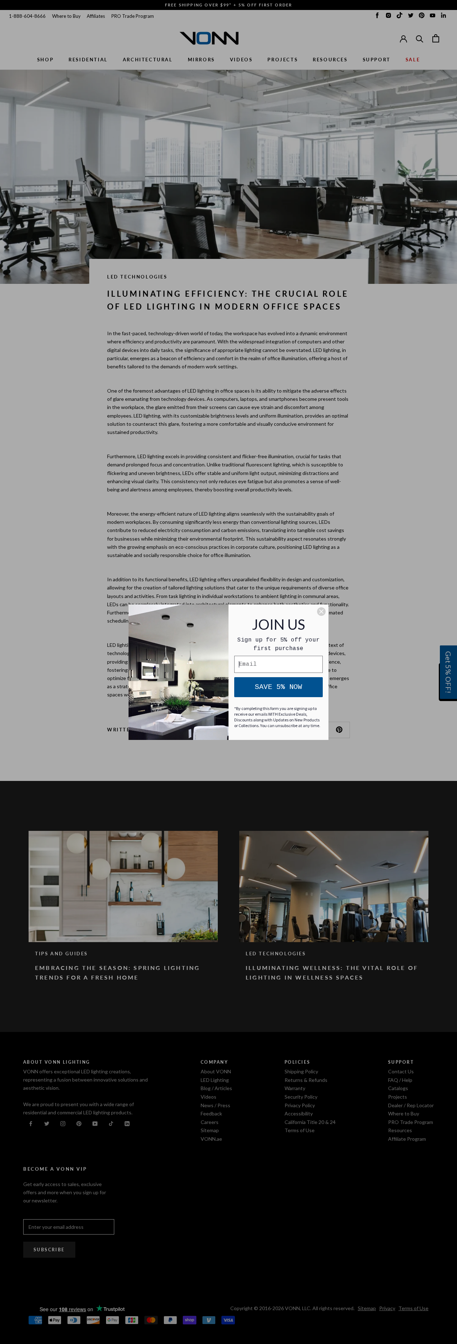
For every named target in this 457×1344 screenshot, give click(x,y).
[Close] (321, 611)
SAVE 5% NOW (278, 687)
